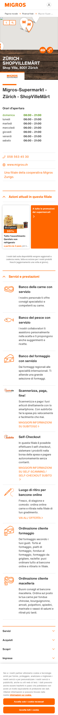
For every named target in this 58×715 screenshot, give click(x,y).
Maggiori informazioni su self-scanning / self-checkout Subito (35, 471)
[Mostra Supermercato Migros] (12, 75)
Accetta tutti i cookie (29, 710)
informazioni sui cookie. (21, 695)
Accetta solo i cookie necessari (29, 701)
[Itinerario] (42, 52)
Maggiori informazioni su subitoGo (35, 424)
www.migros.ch (17, 164)
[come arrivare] (50, 52)
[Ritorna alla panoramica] (12, 22)
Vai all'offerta (30, 518)
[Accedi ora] (49, 5)
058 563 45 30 (18, 157)
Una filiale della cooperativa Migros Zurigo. (28, 174)
